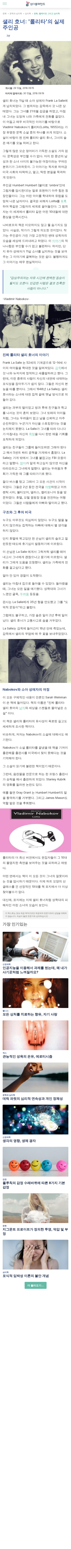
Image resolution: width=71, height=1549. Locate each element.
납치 (22, 708)
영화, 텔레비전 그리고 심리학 (47, 13)
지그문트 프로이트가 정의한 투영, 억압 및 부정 (35, 1231)
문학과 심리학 (16, 13)
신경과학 (7, 964)
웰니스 (6, 1010)
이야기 (56, 240)
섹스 (5, 1053)
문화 (5, 13)
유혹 (64, 201)
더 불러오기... (35, 1285)
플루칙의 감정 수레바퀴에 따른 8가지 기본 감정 (34, 1185)
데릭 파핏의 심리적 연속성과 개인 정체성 (33, 1099)
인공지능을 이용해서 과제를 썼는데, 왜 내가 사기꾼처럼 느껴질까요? (35, 970)
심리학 (28, 13)
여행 (48, 487)
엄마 (23, 463)
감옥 (58, 368)
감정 (5, 1179)
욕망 (32, 434)
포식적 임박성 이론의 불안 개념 (26, 1276)
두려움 (24, 594)
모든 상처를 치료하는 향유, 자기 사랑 (30, 1014)
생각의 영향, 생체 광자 (19, 1141)
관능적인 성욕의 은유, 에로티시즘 (27, 1056)
